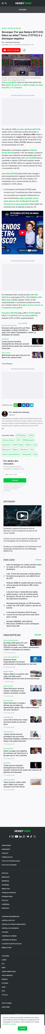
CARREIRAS (5, 904)
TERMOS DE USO (7, 857)
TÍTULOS (5, 995)
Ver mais (38, 560)
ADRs (3, 987)
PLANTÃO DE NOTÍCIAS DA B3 (11, 944)
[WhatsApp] (24, 836)
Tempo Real (26, 454)
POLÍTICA (5, 900)
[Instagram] (13, 836)
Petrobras (24, 449)
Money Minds (8, 671)
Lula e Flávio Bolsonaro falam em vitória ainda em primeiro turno (15, 722)
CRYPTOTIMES (6, 1003)
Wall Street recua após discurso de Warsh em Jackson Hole (16, 356)
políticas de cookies (9, 1024)
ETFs (3, 991)
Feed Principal (18, 445)
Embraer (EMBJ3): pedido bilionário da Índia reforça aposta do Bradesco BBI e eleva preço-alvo (24, 585)
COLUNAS (5, 932)
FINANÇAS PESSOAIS (9, 892)
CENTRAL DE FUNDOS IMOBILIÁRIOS (14, 924)
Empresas (6, 445)
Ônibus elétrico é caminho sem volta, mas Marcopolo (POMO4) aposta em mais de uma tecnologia (21, 676)
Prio (32, 449)
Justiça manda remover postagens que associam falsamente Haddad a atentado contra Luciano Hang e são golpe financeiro (22, 737)
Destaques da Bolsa (9, 325)
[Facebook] (9, 837)
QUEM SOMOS (6, 845)
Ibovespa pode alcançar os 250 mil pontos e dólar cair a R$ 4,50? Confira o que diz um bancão (23, 605)
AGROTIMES (6, 1007)
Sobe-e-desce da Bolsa (11, 28)
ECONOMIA (5, 885)
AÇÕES (4, 960)
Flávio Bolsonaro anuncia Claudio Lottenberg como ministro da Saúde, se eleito (14, 690)
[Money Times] (23, 3)
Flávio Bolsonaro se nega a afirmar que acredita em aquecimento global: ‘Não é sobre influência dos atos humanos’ (21, 706)
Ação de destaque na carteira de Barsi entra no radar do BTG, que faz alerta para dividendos (24, 567)
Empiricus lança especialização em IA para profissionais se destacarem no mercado (20, 662)
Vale (35, 454)
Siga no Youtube (13, 50)
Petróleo (5, 339)
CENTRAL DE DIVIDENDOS (10, 928)
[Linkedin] (20, 836)
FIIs (3, 964)
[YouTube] (16, 836)
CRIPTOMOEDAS (7, 975)
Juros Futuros (8, 780)
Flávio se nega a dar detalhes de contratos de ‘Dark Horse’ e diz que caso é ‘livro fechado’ (15, 753)
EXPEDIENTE (6, 849)
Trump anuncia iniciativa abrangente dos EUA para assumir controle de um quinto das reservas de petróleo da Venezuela (22, 345)
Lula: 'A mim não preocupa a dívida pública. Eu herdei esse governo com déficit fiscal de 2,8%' (23, 576)
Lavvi (35, 445)
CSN (18, 440)
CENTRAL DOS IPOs (8, 920)
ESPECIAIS (5, 908)
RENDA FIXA (6, 889)
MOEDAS (5, 979)
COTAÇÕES (5, 956)
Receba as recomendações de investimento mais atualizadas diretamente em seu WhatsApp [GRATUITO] (22, 549)
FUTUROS (5, 983)
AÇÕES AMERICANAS (9, 971)
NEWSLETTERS (6, 947)
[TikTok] (31, 836)
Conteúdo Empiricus (11, 657)
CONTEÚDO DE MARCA (9, 940)
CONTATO (5, 853)
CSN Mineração (28, 440)
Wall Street (6, 353)
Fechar (22, 1028)
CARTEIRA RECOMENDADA (10, 916)
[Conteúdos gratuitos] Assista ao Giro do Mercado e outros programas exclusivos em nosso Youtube (20, 530)
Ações (31, 435)
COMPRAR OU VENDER (9, 936)
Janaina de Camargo (12, 42)
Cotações (22, 10)
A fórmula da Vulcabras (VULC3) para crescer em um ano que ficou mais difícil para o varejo (22, 614)
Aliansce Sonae (8, 440)
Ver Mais (38, 635)
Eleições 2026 (8, 686)
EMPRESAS (5, 881)
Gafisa (28, 445)
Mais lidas (9, 559)
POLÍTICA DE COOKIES (9, 865)
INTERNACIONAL (7, 896)
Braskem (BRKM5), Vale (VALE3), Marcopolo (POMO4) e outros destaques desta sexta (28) (22, 623)
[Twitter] (34, 836)
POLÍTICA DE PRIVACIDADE (11, 861)
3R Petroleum (21, 435)
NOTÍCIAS (5, 873)
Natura (15, 449)
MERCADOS (5, 877)
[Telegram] (27, 836)
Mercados (6, 449)
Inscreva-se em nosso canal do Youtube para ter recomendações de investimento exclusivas (21, 540)
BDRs (3, 967)
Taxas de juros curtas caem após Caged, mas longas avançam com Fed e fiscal (14, 784)
